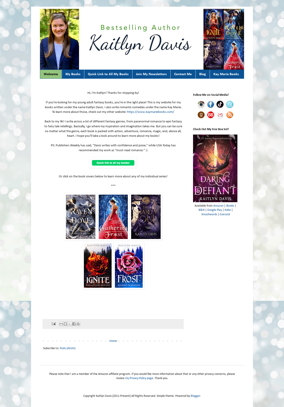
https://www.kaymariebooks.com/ (150, 112)
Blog (202, 74)
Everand (225, 214)
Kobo (228, 210)
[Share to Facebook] (74, 324)
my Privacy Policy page (139, 378)
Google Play (214, 210)
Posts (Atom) (67, 348)
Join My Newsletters (151, 74)
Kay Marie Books (226, 74)
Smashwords (209, 214)
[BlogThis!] (65, 324)
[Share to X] (69, 324)
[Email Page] (53, 324)
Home (113, 341)
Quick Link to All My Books (108, 74)
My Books (72, 74)
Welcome (51, 74)
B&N (202, 210)
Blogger (195, 396)
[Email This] (61, 324)
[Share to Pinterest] (78, 324)
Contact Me (183, 74)
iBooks (230, 205)
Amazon (218, 205)
